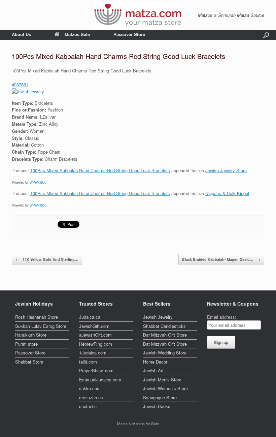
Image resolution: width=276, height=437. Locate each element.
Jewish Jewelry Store (226, 170)
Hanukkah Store (30, 335)
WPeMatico (38, 182)
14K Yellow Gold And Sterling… (46, 259)
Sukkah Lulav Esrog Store (40, 326)
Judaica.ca (89, 317)
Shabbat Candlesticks (164, 326)
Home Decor (155, 361)
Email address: (221, 317)
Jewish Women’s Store (165, 388)
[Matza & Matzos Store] (138, 15)
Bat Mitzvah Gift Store (165, 344)
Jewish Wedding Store (164, 352)
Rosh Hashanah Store (36, 317)
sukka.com (90, 388)
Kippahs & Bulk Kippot (227, 193)
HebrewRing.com (95, 344)
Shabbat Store (29, 361)
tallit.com (88, 361)
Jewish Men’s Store (162, 379)
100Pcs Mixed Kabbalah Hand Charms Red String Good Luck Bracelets (100, 170)
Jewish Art (153, 370)
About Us (21, 34)
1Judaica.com (92, 352)
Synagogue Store (160, 397)
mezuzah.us (91, 397)
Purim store (26, 344)
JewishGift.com (94, 326)
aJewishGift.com (95, 335)
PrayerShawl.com (96, 370)
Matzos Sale (77, 34)
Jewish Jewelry (158, 317)
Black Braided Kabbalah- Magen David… (221, 259)
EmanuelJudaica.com (100, 379)
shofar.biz (88, 406)
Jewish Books (156, 406)
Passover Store (129, 34)
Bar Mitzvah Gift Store (165, 335)
